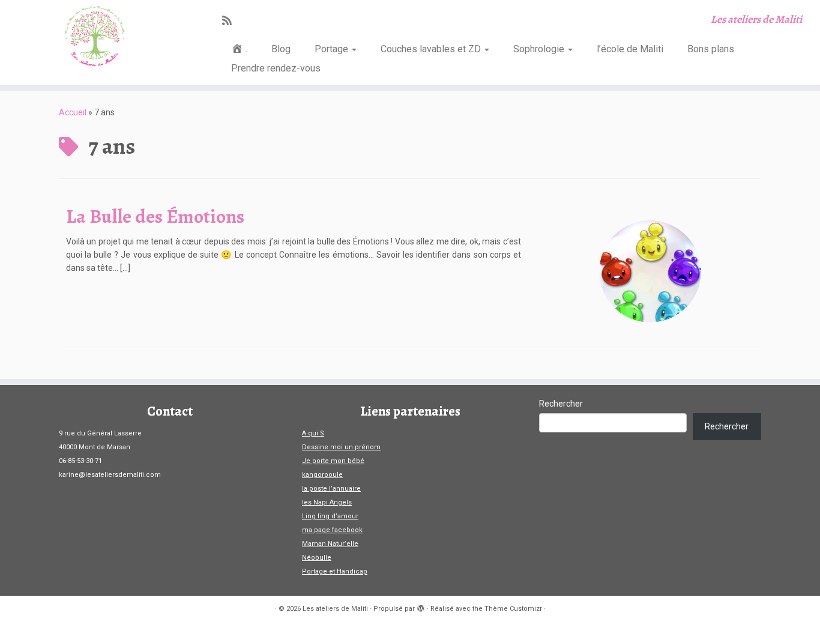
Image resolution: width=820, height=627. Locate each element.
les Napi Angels (327, 502)
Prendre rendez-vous (276, 68)
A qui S (313, 433)
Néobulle (316, 558)
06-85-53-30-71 (80, 461)
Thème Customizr (513, 609)
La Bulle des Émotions (155, 216)
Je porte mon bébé (333, 461)
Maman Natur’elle (330, 544)
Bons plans (710, 49)
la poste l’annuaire (331, 488)
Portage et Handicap (334, 571)
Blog (281, 49)
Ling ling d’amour (330, 516)
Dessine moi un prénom (341, 447)
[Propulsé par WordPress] (421, 606)
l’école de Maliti (630, 49)
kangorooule (322, 475)
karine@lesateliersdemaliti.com (110, 475)
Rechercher (561, 403)
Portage (333, 49)
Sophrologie (540, 49)
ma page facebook (332, 530)
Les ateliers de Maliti (335, 609)
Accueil (72, 112)
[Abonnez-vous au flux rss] (231, 20)
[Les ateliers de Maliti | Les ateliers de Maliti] (94, 36)
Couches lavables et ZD (432, 49)
